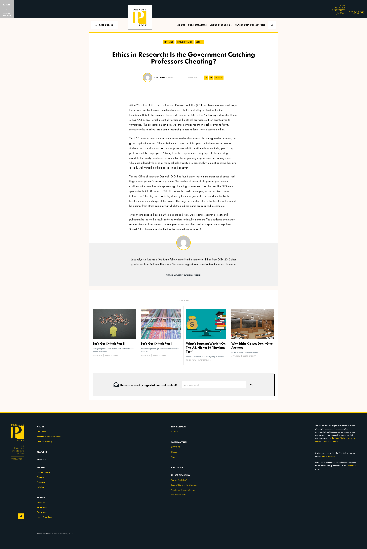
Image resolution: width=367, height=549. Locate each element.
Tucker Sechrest (328, 456)
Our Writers (41, 431)
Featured (42, 452)
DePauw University (44, 441)
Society (199, 42)
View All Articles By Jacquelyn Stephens (183, 275)
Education (168, 42)
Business (40, 477)
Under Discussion (221, 25)
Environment (179, 426)
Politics (41, 459)
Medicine (41, 502)
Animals (174, 431)
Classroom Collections (250, 25)
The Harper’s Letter (178, 494)
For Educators (197, 25)
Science (41, 497)
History (174, 452)
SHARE (220, 77)
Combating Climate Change (183, 489)
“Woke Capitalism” (179, 480)
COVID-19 (175, 447)
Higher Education (185, 42)
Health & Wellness (44, 517)
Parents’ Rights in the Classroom (184, 484)
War (173, 456)
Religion (40, 486)
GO (251, 384)
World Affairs (179, 442)
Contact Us (351, 465)
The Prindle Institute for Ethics (48, 436)
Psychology (42, 512)
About (181, 25)
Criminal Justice (43, 472)
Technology (42, 507)
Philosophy (178, 467)
